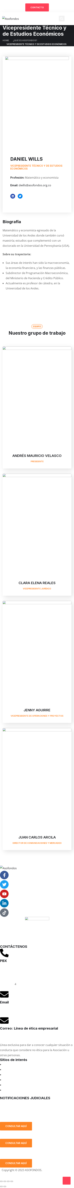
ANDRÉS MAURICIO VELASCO (37, 456)
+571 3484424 (9, 974)
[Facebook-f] (4, 875)
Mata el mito (11, 1069)
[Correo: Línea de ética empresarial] (4, 1020)
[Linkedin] (12, 196)
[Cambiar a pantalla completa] (4, 1181)
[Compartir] (8, 1181)
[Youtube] (4, 894)
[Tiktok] (4, 912)
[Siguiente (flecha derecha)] (4, 1186)
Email (4, 1002)
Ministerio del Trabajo (17, 1090)
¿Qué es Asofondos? (25, 40)
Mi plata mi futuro (14, 1064)
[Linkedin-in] (4, 903)
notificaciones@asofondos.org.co (21, 1103)
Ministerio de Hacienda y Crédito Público (29, 1085)
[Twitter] (20, 196)
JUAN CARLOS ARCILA (37, 837)
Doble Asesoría (13, 1075)
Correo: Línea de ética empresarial (29, 1028)
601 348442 (7, 984)
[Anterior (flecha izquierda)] (1, 1186)
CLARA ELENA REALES (37, 583)
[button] (62, 18)
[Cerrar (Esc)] (11, 1181)
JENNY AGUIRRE (37, 710)
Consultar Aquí (16, 1126)
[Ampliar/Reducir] (1, 1181)
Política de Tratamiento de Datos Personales (33, 1113)
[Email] (4, 994)
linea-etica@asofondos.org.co (19, 1036)
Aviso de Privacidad (14, 1175)
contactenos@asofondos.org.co (20, 1010)
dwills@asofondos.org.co (35, 185)
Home (6, 40)
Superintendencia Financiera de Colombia (30, 1080)
